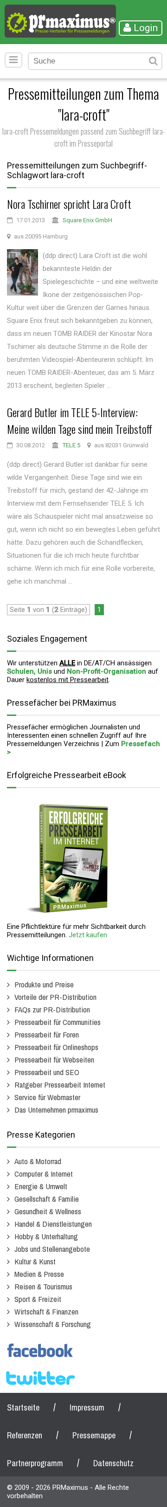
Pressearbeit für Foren (46, 1034)
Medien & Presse (39, 1274)
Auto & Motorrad (37, 1161)
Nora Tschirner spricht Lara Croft (69, 203)
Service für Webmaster (47, 1097)
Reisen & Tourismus (43, 1286)
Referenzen (24, 1435)
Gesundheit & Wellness (47, 1211)
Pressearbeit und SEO (46, 1072)
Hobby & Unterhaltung (46, 1236)
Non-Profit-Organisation (106, 671)
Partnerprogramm (35, 1463)
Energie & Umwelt (40, 1186)
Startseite (23, 1407)
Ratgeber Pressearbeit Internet (59, 1084)
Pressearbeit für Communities (57, 1022)
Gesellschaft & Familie (46, 1198)
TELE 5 (71, 445)
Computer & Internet (43, 1173)
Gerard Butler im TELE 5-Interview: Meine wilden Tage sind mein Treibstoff (79, 420)
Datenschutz (113, 1463)
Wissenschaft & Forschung (52, 1324)
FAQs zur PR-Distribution (52, 1009)
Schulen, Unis (29, 671)
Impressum (87, 1407)
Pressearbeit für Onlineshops (56, 1047)
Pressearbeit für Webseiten (54, 1059)
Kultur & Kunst (35, 1261)
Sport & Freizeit (37, 1299)
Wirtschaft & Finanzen (46, 1311)
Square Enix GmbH (87, 220)
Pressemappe (94, 1435)
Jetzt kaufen (88, 935)
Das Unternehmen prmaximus (56, 1109)
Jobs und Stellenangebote (52, 1248)
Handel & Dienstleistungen (53, 1223)
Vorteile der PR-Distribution (55, 997)
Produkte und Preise (44, 984)
